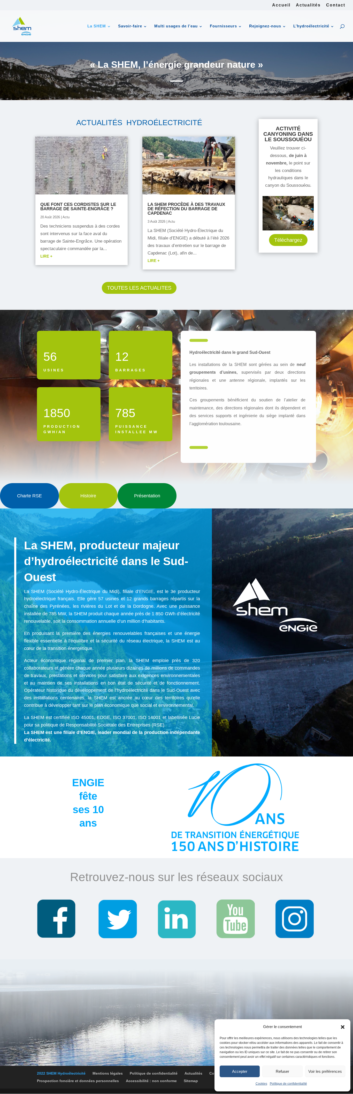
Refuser (282, 1071)
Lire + (46, 256)
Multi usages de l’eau (176, 26)
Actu (66, 217)
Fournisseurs (223, 26)
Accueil (281, 5)
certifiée (61, 717)
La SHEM (96, 26)
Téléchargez (288, 240)
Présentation (147, 495)
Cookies (261, 1083)
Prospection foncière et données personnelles (78, 1081)
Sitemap (191, 1081)
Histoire (88, 495)
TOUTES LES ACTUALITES (139, 288)
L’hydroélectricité (311, 26)
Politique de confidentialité (288, 1083)
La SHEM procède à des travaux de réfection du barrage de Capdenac (186, 209)
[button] (342, 1027)
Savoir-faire (130, 26)
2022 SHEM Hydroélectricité (61, 1073)
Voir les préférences (325, 1071)
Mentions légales (108, 1073)
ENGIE (146, 591)
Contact (335, 5)
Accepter (239, 1071)
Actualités (308, 5)
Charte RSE (29, 495)
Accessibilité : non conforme (151, 1081)
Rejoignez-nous (265, 26)
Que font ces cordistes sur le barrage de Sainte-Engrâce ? (78, 206)
